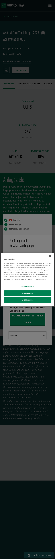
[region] (27, 279)
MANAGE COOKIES (27, 286)
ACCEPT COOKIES (27, 300)
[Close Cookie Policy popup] (50, 256)
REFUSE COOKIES (27, 293)
